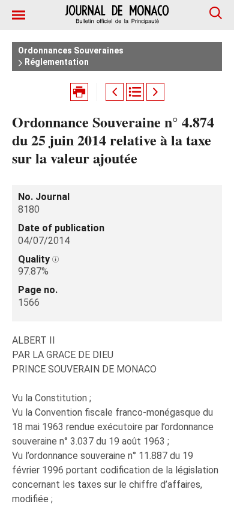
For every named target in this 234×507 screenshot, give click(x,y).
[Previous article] (115, 92)
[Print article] (79, 92)
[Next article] (155, 92)
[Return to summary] (135, 92)
